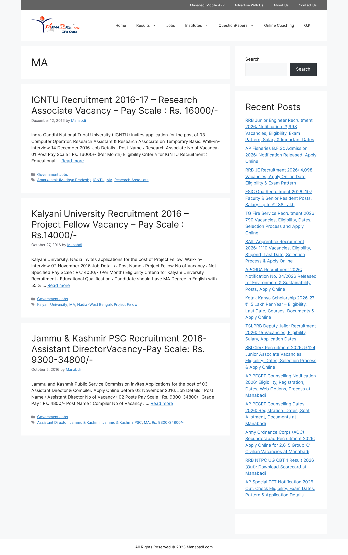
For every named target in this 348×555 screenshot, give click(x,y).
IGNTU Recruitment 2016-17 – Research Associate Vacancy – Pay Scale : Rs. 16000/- (124, 105)
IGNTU (98, 180)
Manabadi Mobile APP (207, 5)
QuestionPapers (233, 25)
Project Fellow (126, 304)
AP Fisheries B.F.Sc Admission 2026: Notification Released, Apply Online (280, 155)
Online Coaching (279, 25)
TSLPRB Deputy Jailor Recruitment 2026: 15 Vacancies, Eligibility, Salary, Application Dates (280, 332)
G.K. (308, 25)
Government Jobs (52, 174)
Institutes (193, 25)
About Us (281, 5)
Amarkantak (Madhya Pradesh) (64, 180)
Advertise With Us (249, 5)
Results (143, 25)
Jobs (170, 25)
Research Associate (131, 180)
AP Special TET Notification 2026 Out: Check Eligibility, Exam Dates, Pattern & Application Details (280, 488)
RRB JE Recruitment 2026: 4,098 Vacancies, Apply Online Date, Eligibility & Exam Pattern (278, 176)
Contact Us (308, 5)
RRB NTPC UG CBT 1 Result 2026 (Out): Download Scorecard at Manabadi (279, 467)
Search (252, 59)
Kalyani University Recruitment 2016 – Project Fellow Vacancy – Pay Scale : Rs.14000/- (110, 224)
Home (120, 25)
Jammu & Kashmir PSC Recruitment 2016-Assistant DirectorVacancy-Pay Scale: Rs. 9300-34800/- (119, 349)
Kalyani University (52, 304)
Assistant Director (52, 422)
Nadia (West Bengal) (94, 304)
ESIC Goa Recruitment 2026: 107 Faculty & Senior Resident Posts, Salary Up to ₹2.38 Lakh (278, 198)
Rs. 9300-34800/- (168, 422)
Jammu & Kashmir (85, 422)
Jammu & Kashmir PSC (122, 422)
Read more (72, 160)
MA (109, 180)
